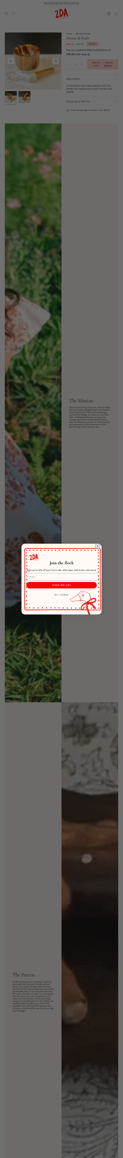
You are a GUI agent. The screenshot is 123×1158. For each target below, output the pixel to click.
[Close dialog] (97, 546)
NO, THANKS (62, 595)
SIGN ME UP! (61, 585)
